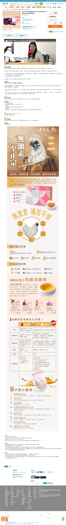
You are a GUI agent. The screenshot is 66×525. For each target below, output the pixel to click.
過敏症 (6, 497)
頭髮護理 (23, 503)
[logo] (5, 5)
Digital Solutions (30, 523)
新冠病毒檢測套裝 (7, 493)
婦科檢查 (6, 490)
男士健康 (6, 494)
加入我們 (25, 522)
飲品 (28, 497)
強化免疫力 (23, 497)
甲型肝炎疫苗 (13, 493)
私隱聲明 (33, 522)
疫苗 (34, 490)
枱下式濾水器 (18, 491)
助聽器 (12, 504)
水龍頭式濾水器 (19, 492)
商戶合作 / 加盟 (16, 522)
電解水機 (18, 496)
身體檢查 (35, 489)
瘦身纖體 (23, 499)
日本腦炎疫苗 (13, 497)
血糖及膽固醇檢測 (13, 502)
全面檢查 (6, 489)
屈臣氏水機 (15, 5)
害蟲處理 (29, 495)
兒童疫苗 (12, 489)
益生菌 (23, 491)
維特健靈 (34, 5)
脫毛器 (29, 503)
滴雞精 (6, 466)
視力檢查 (6, 501)
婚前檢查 (6, 495)
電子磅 (12, 503)
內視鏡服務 (6, 498)
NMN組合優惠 (20, 5)
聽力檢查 (6, 502)
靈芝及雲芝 (23, 493)
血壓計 (12, 501)
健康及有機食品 (30, 496)
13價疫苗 (12, 492)
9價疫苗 (12, 490)
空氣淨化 (29, 490)
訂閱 (45, 483)
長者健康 (29, 493)
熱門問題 (35, 498)
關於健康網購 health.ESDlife (9, 522)
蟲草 (22, 492)
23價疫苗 (12, 491)
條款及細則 (29, 522)
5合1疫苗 (12, 494)
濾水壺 (17, 493)
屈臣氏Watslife (29, 5)
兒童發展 (6, 504)
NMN (22, 489)
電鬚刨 (29, 502)
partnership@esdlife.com (44, 491)
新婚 (10, 523)
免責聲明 (37, 522)
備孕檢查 (6, 496)
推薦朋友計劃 (61, 0)
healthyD (21, 523)
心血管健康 (23, 500)
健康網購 (25, 523)
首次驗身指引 (35, 497)
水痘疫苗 (12, 495)
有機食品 (35, 493)
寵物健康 (29, 492)
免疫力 (10, 466)
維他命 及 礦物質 (24, 495)
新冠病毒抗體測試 (7, 492)
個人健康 (35, 492)
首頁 (6, 7)
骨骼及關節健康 (24, 501)
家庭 (18, 523)
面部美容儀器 (30, 501)
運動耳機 (29, 508)
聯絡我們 (21, 522)
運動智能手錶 (30, 507)
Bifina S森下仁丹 (39, 5)
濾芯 (17, 495)
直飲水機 (18, 489)
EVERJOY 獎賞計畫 (55, 0)
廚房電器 (29, 491)
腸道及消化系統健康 (24, 498)
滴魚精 (23, 494)
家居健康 (35, 491)
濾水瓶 (17, 494)
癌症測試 (6, 499)
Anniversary (14, 523)
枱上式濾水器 (18, 490)
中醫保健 (6, 503)
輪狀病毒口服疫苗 (13, 496)
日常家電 (29, 489)
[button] (55, 26)
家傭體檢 (6, 500)
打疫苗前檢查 (7, 491)
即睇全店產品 (28, 28)
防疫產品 (29, 494)
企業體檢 (6, 505)
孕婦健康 (23, 504)
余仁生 (24, 5)
